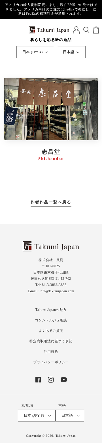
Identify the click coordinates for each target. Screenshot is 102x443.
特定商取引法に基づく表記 (50, 341)
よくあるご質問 (51, 331)
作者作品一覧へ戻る (51, 202)
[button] (6, 30)
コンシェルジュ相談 (51, 320)
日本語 (68, 52)
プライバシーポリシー (51, 362)
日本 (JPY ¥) (32, 52)
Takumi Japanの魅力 (51, 310)
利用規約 (51, 352)
